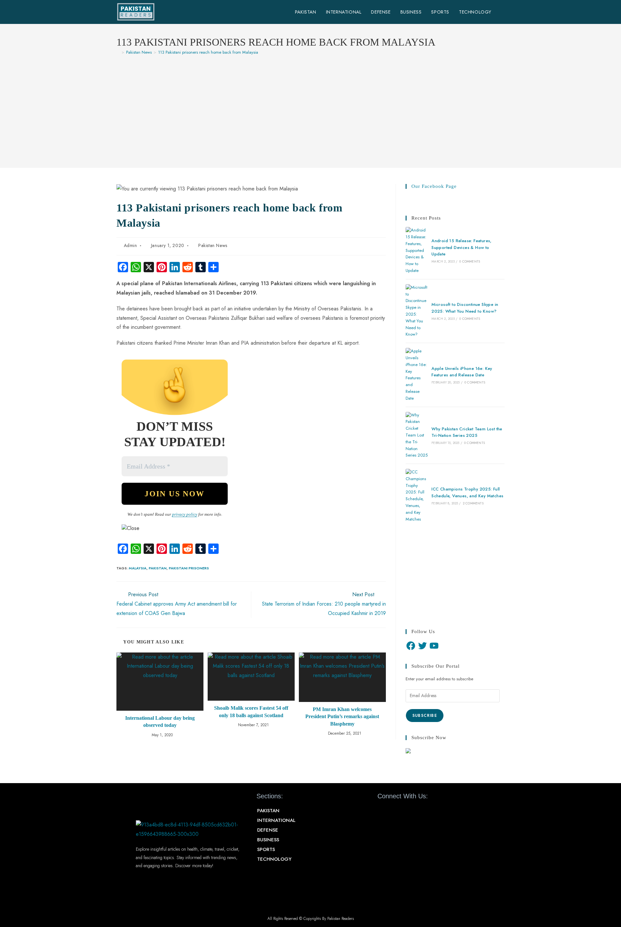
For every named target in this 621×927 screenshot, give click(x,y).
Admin (130, 245)
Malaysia (138, 568)
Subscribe (424, 715)
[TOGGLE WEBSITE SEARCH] (502, 12)
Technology (274, 859)
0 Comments (469, 261)
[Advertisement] (310, 108)
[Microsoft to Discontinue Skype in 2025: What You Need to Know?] (417, 311)
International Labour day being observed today (160, 721)
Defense (267, 830)
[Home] (118, 52)
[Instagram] (417, 811)
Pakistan (158, 568)
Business (268, 839)
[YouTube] (434, 646)
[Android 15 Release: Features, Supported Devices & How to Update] (417, 250)
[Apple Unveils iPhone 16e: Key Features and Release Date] (417, 375)
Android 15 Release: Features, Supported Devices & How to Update (461, 247)
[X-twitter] (394, 811)
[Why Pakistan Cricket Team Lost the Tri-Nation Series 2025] (417, 435)
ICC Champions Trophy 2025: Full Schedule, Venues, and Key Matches (467, 492)
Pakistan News (212, 245)
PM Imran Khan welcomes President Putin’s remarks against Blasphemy (342, 716)
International (276, 820)
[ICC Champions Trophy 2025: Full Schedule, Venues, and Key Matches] (417, 496)
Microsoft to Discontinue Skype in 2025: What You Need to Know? (464, 307)
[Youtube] (405, 811)
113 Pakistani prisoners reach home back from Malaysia (208, 52)
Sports (266, 849)
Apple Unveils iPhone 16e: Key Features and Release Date (461, 371)
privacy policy (184, 514)
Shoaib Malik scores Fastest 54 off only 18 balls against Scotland (251, 711)
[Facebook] (411, 646)
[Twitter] (422, 646)
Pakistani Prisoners (189, 568)
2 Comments (473, 503)
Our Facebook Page (434, 186)
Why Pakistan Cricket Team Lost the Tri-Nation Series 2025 (466, 432)
